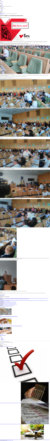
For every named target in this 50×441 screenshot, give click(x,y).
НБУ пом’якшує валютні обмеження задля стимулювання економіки (8, 316)
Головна (1, 13)
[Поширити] (0, 18)
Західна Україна (3, 13)
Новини (5, 346)
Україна (9, 346)
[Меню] (0, 0)
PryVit (3, 343)
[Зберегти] (1, 18)
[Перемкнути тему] (1, 5)
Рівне (3, 346)
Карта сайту (2, 339)
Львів (6, 346)
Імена (1, 338)
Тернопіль (11, 346)
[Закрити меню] (3, 7)
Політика (2, 1)
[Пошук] (2, 5)
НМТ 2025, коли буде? (3, 335)
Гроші (0, 315)
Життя (1, 4)
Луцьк (8, 346)
